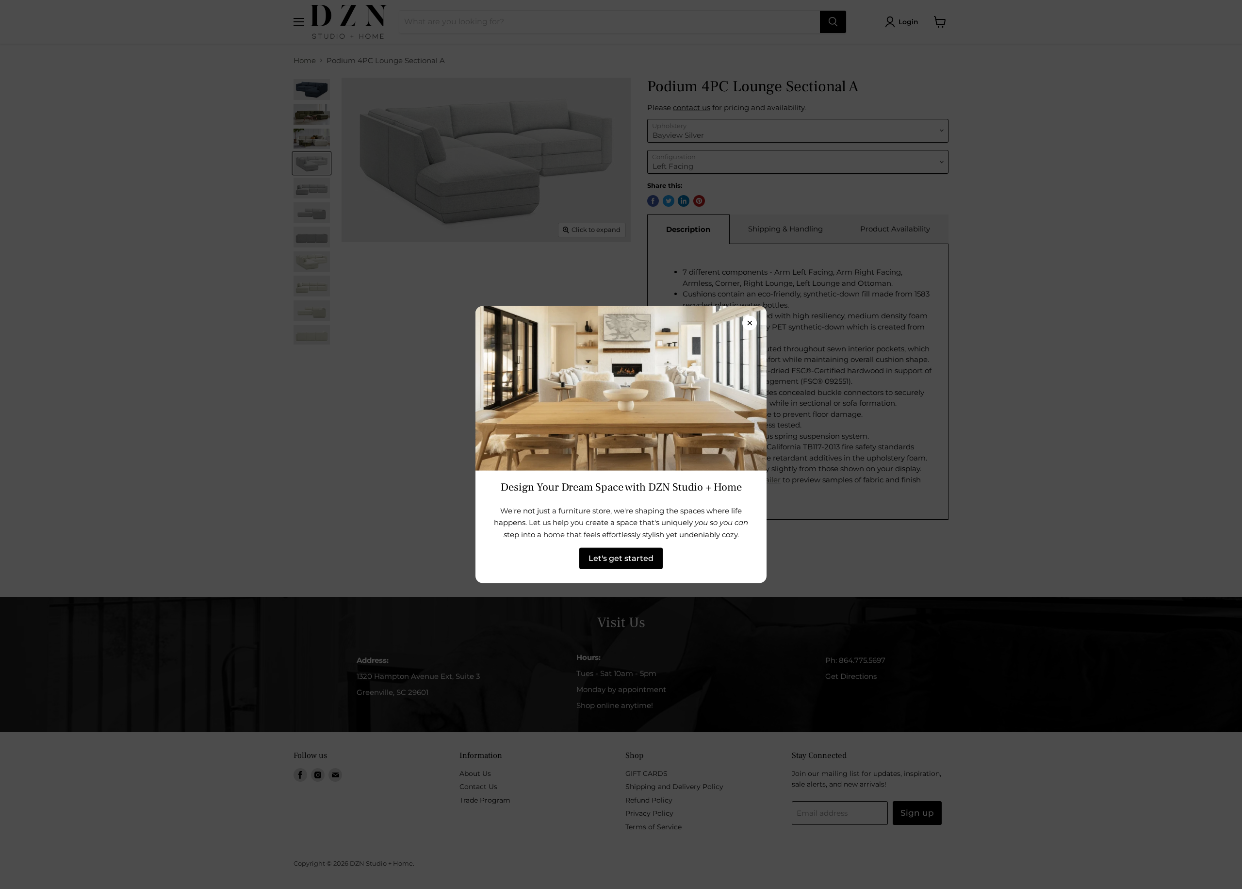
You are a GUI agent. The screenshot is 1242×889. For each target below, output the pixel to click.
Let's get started (621, 558)
